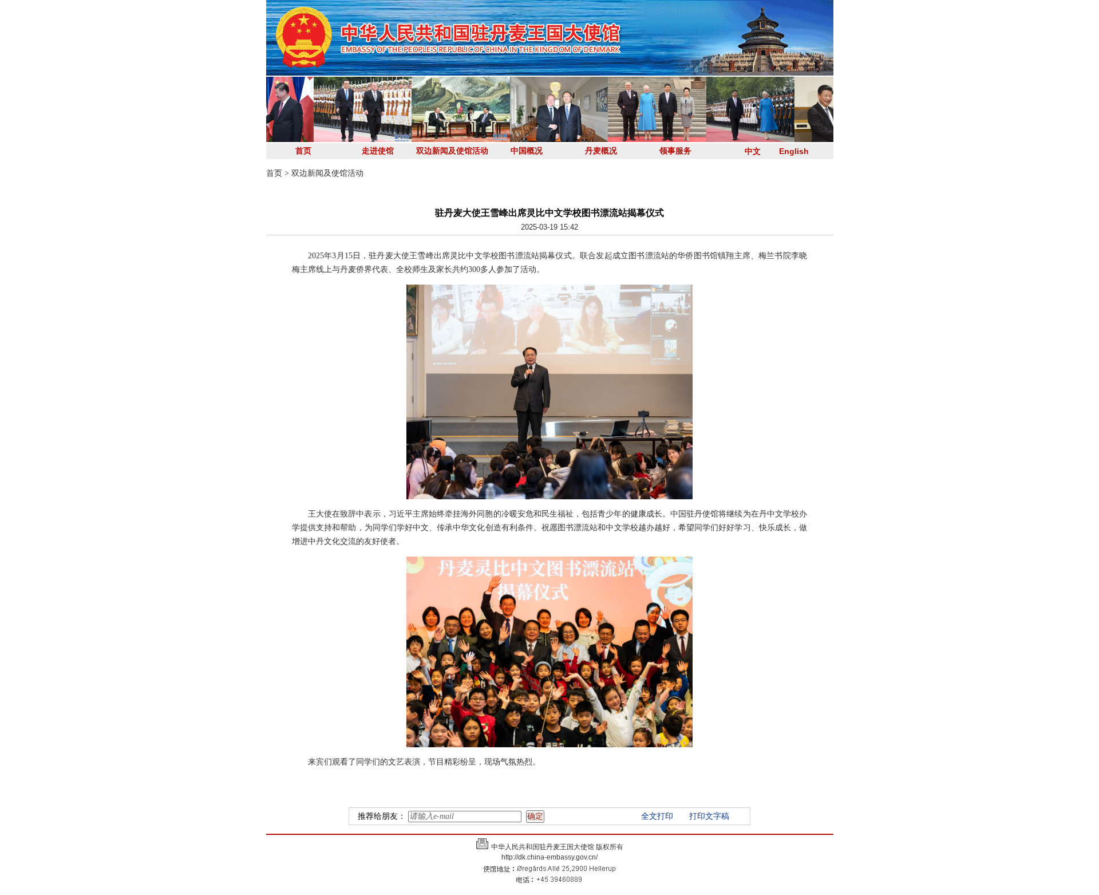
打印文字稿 (709, 816)
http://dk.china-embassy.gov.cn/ (549, 857)
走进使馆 (378, 151)
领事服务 (675, 151)
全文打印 (657, 816)
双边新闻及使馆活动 (452, 151)
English (794, 151)
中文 (753, 151)
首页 (303, 151)
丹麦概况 (601, 151)
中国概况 (527, 151)
